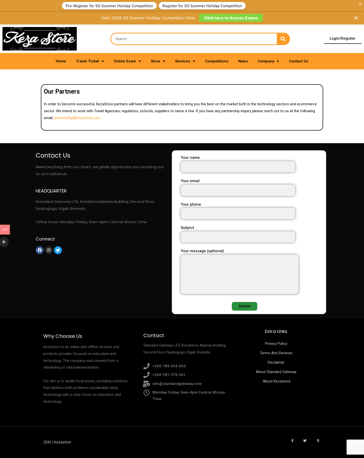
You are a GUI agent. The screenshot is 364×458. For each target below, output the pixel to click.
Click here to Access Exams (231, 17)
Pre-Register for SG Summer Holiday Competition (109, 5)
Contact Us (298, 61)
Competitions (216, 61)
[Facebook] (40, 250)
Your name (190, 157)
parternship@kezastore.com (77, 118)
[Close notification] (356, 18)
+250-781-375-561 (169, 375)
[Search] (283, 38)
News (243, 61)
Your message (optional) (202, 251)
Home (61, 61)
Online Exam (125, 61)
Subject (187, 227)
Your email (190, 181)
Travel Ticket (87, 61)
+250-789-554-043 (169, 366)
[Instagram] (49, 250)
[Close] (360, 4)
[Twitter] (58, 250)
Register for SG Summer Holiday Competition (202, 5)
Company (266, 61)
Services (182, 61)
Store (155, 61)
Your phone (191, 204)
